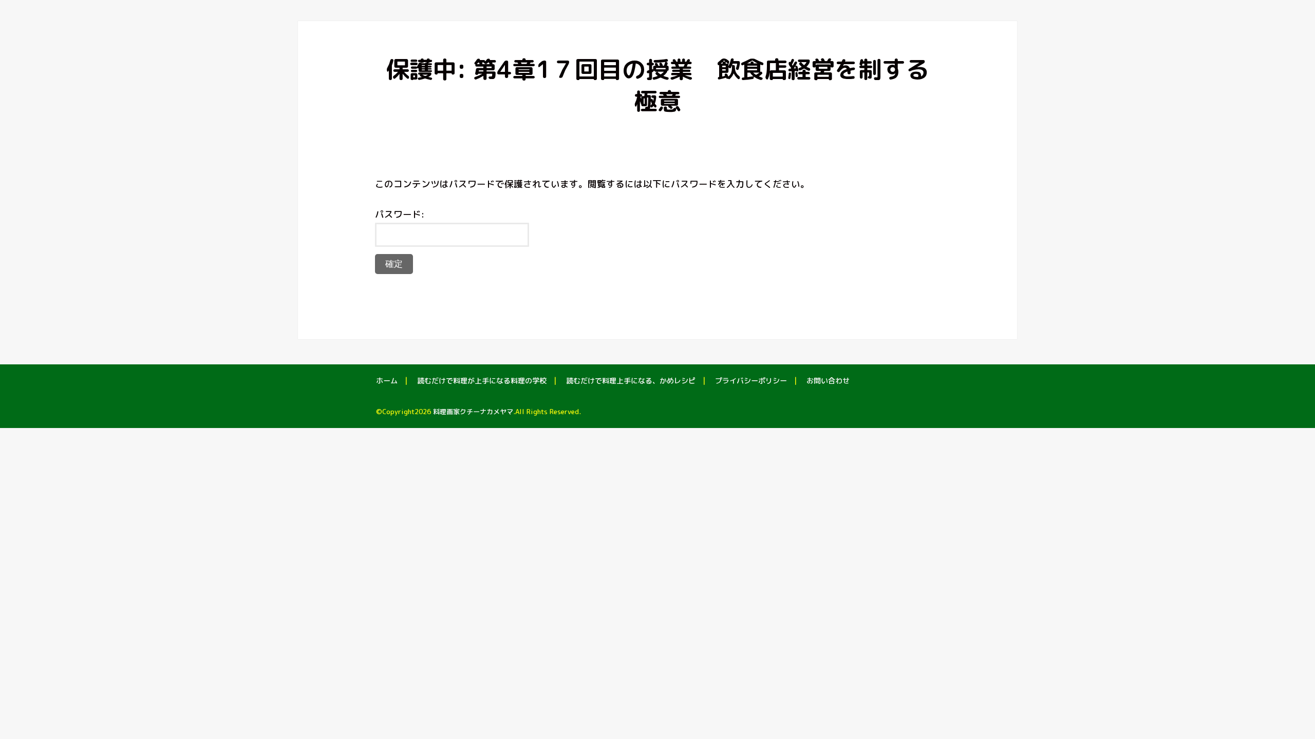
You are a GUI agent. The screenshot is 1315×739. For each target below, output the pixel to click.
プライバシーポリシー (751, 381)
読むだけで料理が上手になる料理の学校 (482, 381)
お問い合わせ (828, 381)
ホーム (387, 381)
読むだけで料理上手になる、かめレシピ (631, 381)
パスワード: (399, 214)
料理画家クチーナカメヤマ (473, 411)
